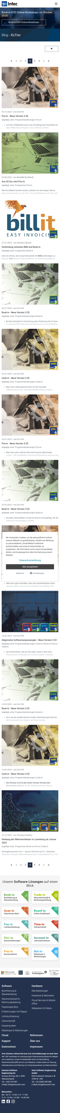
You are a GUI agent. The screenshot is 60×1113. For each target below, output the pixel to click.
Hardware (37, 986)
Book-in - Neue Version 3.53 (15, 708)
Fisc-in (29, 185)
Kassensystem (9, 1025)
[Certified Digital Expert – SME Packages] (54, 972)
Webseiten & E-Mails (42, 1008)
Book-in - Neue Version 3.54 (15, 509)
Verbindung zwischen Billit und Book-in (21, 247)
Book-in (30, 251)
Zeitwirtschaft (8, 1021)
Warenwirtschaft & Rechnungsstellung (11, 1001)
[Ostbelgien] (39, 972)
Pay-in (54, 644)
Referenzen (36, 1035)
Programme (20, 185)
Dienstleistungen (40, 990)
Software (7, 986)
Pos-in (39, 120)
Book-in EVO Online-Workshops (24, 22)
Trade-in (5, 647)
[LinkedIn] (3, 1101)
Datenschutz (9, 1046)
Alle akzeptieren (30, 566)
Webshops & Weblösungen (15, 1030)
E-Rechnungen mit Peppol (14, 1011)
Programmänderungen (25, 120)
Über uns (35, 1041)
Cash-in (39, 382)
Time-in (39, 644)
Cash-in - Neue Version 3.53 (15, 774)
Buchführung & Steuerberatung (9, 992)
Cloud (5, 1035)
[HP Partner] (21, 972)
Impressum (36, 1046)
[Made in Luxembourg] (27, 972)
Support (6, 1041)
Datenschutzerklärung (30, 560)
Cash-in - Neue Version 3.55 (15, 378)
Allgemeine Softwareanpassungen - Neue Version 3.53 (29, 640)
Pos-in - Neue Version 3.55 (15, 443)
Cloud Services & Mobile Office (43, 1002)
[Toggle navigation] (56, 4)
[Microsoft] (8, 972)
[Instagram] (13, 1101)
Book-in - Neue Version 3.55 (15, 312)
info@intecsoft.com (16, 1084)
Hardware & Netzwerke (43, 995)
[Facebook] (8, 1101)
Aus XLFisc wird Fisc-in (13, 181)
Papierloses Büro (10, 1007)
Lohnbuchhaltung (10, 1016)
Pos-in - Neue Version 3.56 (15, 116)
